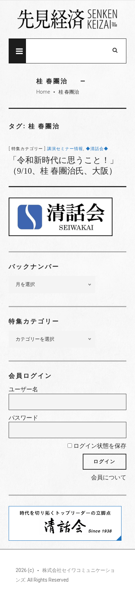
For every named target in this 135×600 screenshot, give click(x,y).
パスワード (23, 417)
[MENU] (17, 50)
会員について (108, 477)
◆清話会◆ (97, 148)
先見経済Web (67, 19)
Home (43, 92)
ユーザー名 (23, 389)
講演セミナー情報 (65, 148)
